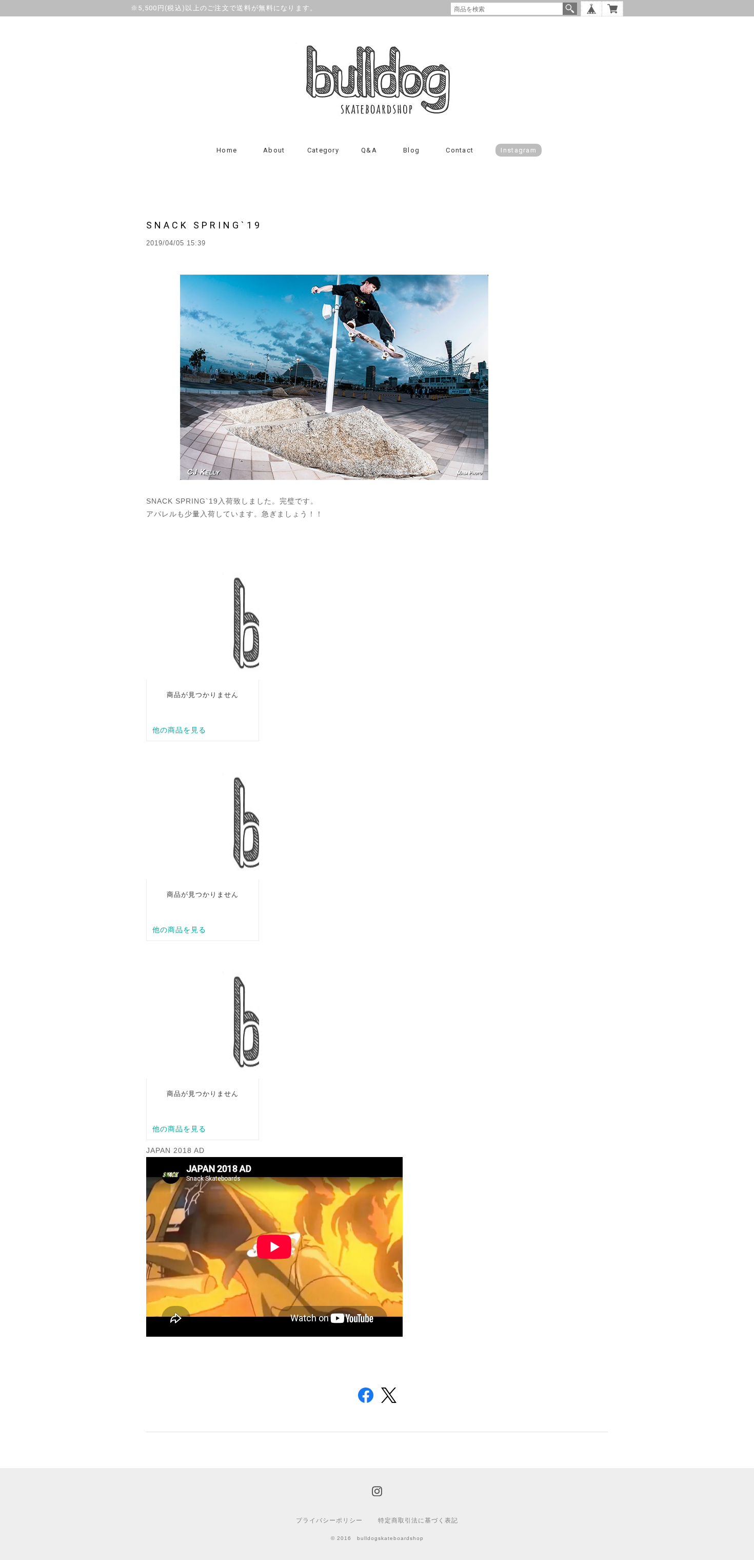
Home (226, 150)
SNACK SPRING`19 (204, 225)
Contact (459, 150)
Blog (411, 150)
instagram (519, 150)
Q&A (369, 150)
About (274, 150)
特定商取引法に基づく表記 (418, 1520)
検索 (570, 9)
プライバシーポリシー (329, 1520)
